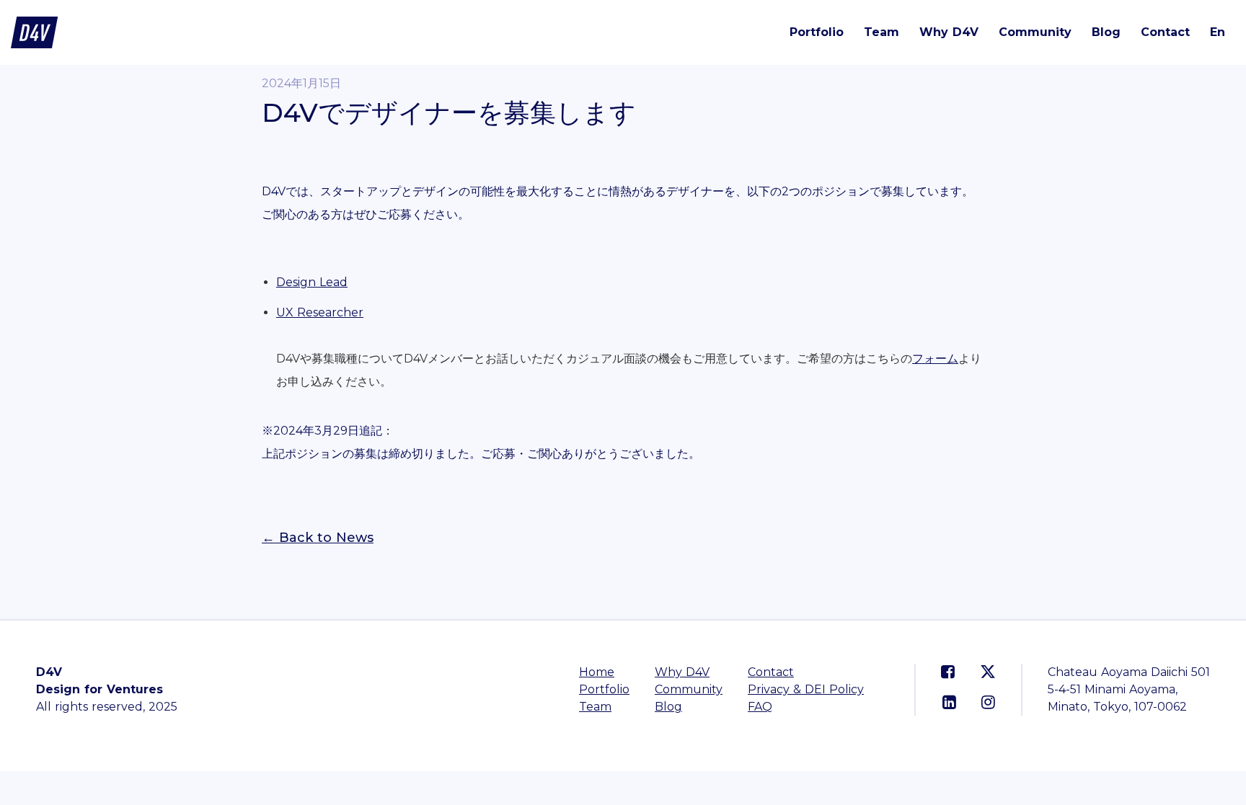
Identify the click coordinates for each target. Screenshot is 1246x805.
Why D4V (948, 32)
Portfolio (817, 32)
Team (881, 32)
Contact (1165, 32)
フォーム (935, 358)
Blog (1106, 32)
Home (596, 672)
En (1217, 32)
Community (1035, 32)
